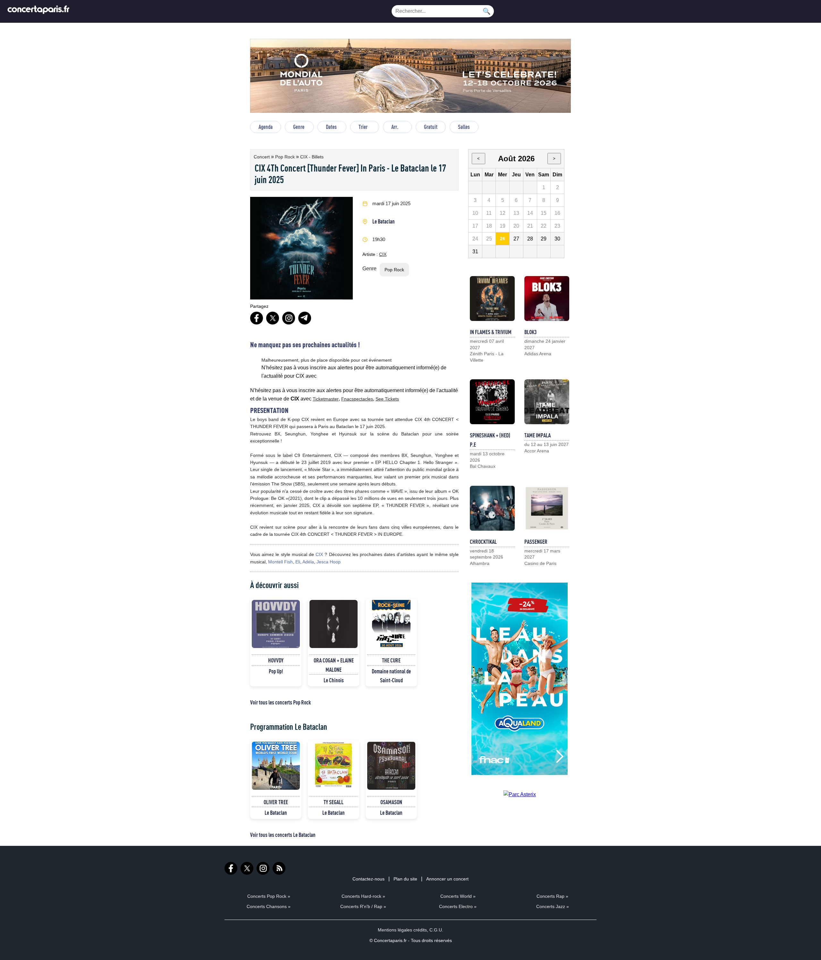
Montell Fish (280, 561)
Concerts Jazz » (552, 906)
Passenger (535, 541)
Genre (298, 126)
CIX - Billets (312, 156)
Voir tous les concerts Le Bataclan (283, 834)
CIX (382, 254)
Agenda (265, 126)
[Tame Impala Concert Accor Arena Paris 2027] (546, 401)
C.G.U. (436, 929)
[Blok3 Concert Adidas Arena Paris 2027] (546, 298)
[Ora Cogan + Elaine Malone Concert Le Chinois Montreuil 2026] (333, 624)
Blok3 (530, 332)
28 (530, 238)
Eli (297, 561)
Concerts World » (458, 896)
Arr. (394, 126)
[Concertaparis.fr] (38, 11)
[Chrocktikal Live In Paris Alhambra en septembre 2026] (492, 508)
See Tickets (387, 398)
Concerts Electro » (458, 906)
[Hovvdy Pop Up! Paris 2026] (276, 624)
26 (502, 238)
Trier (363, 126)
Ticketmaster (326, 398)
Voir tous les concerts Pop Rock (280, 702)
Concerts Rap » (552, 896)
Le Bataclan (383, 221)
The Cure (391, 660)
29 (543, 238)
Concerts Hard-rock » (363, 896)
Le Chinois (334, 680)
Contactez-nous (368, 878)
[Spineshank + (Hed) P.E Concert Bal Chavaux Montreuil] (492, 401)
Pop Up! (276, 671)
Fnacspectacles (357, 398)
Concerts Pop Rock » (268, 896)
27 (516, 238)
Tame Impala (537, 435)
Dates (331, 126)
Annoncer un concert (447, 878)
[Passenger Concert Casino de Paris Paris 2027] (546, 508)
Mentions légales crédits (402, 929)
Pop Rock (285, 156)
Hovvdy (276, 660)
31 (475, 251)
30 (557, 238)
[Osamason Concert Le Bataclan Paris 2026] (391, 766)
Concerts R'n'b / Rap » (363, 906)
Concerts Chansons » (269, 906)
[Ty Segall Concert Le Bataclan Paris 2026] (333, 766)
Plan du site (405, 878)
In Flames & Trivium (491, 332)
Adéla (308, 561)
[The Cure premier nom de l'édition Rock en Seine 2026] (391, 624)
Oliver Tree (276, 802)
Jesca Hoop (329, 561)
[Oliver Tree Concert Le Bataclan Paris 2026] (276, 766)
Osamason (391, 802)
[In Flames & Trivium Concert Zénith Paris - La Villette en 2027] (492, 298)
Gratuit (430, 126)
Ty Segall (333, 802)
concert (262, 156)
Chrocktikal (483, 541)
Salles (464, 126)
